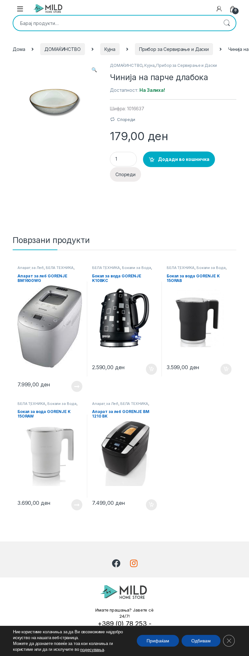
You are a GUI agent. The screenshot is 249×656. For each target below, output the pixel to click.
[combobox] (115, 23)
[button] (94, 70)
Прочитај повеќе (72, 386)
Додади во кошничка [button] (146, 369)
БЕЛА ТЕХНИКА (60, 267)
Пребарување (227, 23)
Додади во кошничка (183, 159)
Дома (19, 49)
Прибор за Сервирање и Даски (174, 49)
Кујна (109, 49)
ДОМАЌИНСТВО (62, 49)
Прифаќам (158, 641)
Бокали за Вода (136, 267)
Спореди (126, 119)
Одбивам (201, 641)
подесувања (92, 649)
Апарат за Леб (31, 267)
